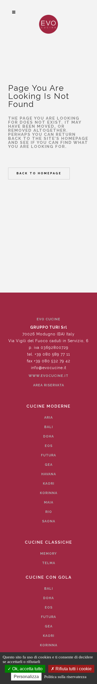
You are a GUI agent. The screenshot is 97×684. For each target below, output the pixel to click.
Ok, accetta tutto (27, 668)
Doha (48, 436)
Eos (49, 446)
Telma (48, 563)
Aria (48, 417)
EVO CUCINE (48, 319)
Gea (49, 465)
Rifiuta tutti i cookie (73, 668)
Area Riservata (48, 385)
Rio (48, 512)
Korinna (48, 493)
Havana (48, 474)
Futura (48, 455)
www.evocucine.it (48, 376)
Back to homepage (38, 173)
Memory (48, 553)
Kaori (48, 483)
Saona (48, 521)
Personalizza (26, 676)
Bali (48, 427)
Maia (48, 502)
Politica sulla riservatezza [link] (65, 677)
